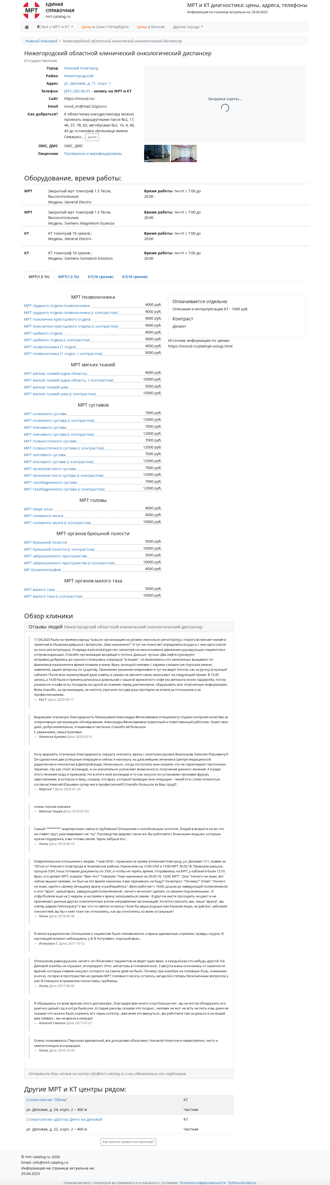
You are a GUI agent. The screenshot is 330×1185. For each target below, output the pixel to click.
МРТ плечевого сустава (45, 427)
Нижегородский (78, 75)
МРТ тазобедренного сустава (50, 482)
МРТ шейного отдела (43, 333)
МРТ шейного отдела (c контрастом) (57, 339)
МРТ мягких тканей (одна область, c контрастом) (68, 380)
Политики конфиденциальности (203, 1183)
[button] (157, 153)
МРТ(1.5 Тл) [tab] (39, 276)
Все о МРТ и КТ (55, 26)
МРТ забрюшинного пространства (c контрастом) (69, 562)
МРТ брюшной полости (45, 542)
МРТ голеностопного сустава (50, 441)
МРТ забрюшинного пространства (55, 556)
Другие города (186, 26)
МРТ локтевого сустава (45, 454)
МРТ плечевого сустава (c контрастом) (59, 434)
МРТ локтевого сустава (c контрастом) (58, 461)
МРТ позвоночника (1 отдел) (50, 346)
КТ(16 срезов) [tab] (100, 276)
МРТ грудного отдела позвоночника (57, 305)
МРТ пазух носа (38, 509)
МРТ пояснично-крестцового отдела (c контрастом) (71, 326)
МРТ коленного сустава (45, 413)
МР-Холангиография (42, 569)
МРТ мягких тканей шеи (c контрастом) (60, 393)
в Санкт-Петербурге (105, 26)
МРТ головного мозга (43, 515)
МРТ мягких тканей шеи (46, 387)
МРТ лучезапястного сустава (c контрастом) (63, 475)
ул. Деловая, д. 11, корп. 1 (87, 83)
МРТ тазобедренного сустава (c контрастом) (64, 489)
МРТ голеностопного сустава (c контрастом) (64, 448)
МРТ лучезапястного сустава (50, 468)
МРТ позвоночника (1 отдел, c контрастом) (63, 353)
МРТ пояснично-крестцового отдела (57, 319)
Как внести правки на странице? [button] (128, 1142)
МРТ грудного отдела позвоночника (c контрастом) (71, 312)
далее (92, 137)
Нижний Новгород (41, 40)
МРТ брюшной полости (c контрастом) (59, 549)
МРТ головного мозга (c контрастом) (57, 522)
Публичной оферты (242, 1183)
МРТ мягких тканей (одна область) (55, 373)
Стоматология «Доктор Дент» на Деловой (64, 1119)
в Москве (151, 26)
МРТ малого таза (39, 589)
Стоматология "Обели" (47, 1099)
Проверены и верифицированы (93, 153)
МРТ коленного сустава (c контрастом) (59, 420)
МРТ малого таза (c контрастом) (53, 596)
